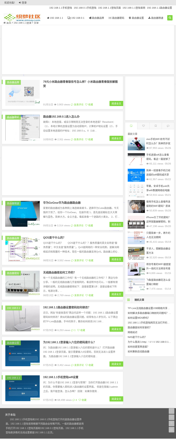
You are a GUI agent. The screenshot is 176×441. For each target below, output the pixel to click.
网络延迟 (132, 332)
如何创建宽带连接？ (138, 346)
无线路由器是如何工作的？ (59, 272)
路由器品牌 (97, 17)
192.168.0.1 (77, 17)
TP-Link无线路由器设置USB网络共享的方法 (151, 308)
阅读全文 (116, 103)
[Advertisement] (88, 50)
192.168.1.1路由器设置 (159, 7)
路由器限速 (157, 17)
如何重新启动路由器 (138, 351)
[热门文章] (156, 125)
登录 (24, 2)
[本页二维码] (171, 429)
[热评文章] (143, 125)
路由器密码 (118, 17)
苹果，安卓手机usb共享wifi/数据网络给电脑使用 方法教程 (158, 190)
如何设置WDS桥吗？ (139, 317)
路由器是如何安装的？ (140, 327)
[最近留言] (168, 125)
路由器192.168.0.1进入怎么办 (61, 116)
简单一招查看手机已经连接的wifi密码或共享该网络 (158, 174)
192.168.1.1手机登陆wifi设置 (60, 377)
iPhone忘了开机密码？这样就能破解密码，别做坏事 (158, 221)
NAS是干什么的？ (137, 337)
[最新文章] (131, 125)
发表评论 (78, 104)
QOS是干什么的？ (54, 237)
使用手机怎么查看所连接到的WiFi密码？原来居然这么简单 (158, 206)
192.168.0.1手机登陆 (85, 7)
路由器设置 (137, 17)
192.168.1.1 (56, 17)
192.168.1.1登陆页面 (109, 7)
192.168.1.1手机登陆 (60, 7)
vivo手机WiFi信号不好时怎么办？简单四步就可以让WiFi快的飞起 (158, 143)
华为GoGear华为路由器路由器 (62, 202)
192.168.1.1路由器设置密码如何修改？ (67, 307)
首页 (8, 22)
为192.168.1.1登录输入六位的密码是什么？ (69, 342)
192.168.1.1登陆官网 (134, 7)
